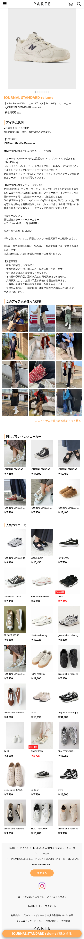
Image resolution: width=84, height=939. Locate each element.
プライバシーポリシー (33, 915)
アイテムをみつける (56, 896)
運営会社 (66, 920)
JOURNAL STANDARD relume (29, 97)
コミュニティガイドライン (29, 920)
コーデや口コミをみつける (31, 896)
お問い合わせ (52, 920)
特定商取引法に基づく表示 (60, 915)
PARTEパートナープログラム (42, 905)
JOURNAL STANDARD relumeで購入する (42, 933)
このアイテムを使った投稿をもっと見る (58, 420)
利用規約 (15, 915)
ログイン (42, 873)
